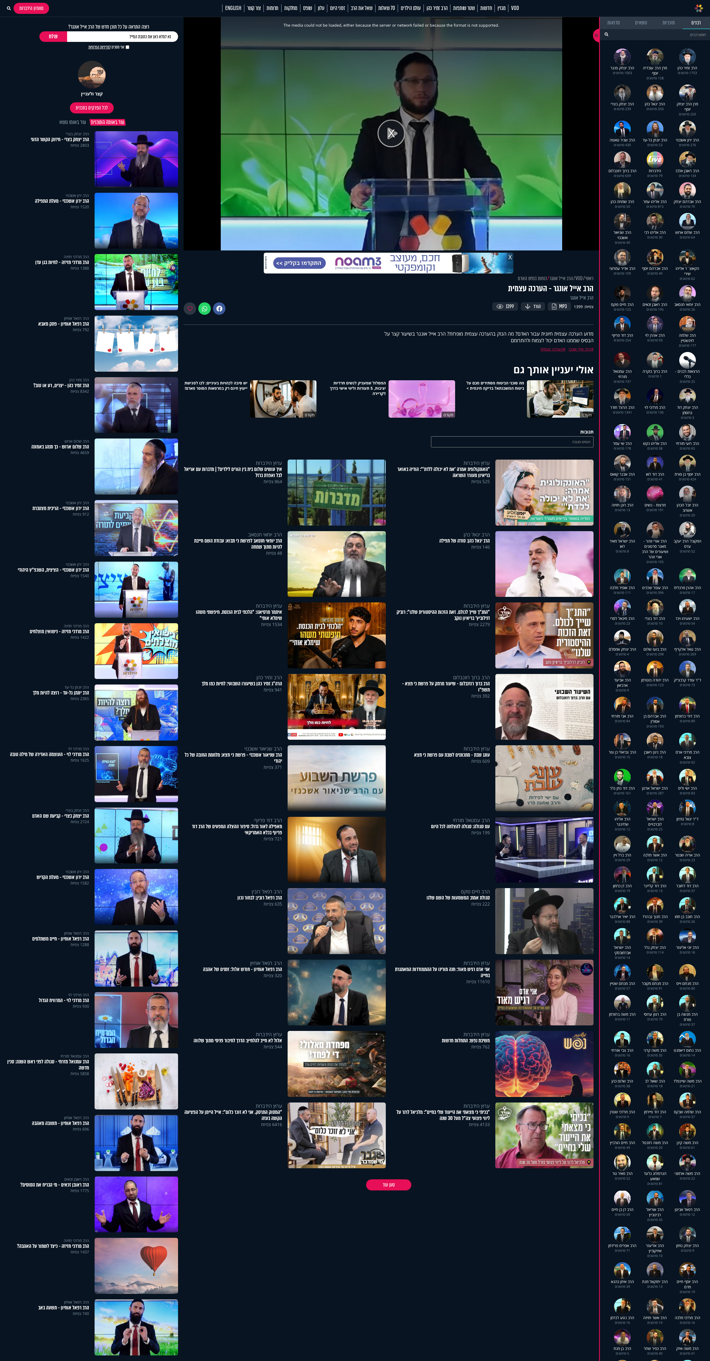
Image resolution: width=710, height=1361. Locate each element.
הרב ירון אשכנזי (77, 195)
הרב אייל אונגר (561, 278)
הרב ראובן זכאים (76, 1179)
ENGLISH (233, 8)
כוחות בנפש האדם (532, 278)
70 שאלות (386, 8)
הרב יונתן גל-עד (76, 687)
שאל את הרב (361, 8)
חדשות (486, 8)
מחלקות (290, 8)
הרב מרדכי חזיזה (76, 256)
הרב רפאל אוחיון (266, 963)
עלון (321, 8)
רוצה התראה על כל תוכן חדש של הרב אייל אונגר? (108, 27)
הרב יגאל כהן (477, 534)
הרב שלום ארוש (77, 441)
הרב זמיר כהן (437, 8)
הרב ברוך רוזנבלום (471, 677)
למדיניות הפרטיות (99, 47)
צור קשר (254, 8)
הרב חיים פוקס (475, 891)
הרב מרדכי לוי (78, 748)
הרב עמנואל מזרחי (471, 820)
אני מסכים (106, 47)
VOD (515, 8)
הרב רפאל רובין (267, 891)
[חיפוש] (606, 34)
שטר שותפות (464, 8)
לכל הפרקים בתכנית (92, 107)
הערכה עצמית (552, 349)
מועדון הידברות (31, 8)
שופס (307, 8)
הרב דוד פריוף (268, 820)
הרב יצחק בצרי (77, 133)
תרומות (272, 8)
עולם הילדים (411, 8)
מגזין (501, 8)
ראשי (589, 278)
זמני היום (337, 8)
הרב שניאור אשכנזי (263, 748)
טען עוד (389, 1184)
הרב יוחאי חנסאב (265, 534)
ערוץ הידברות (476, 463)
